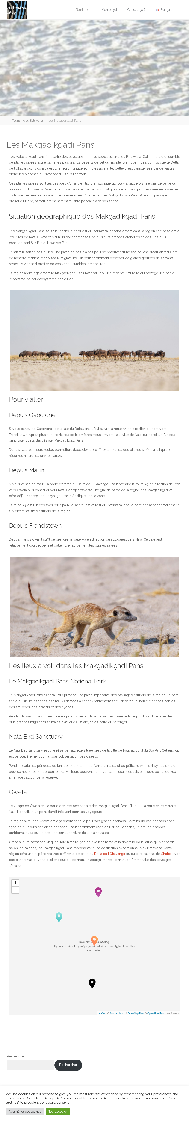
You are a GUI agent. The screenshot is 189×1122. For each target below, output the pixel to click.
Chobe (166, 854)
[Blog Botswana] (17, 10)
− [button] (15, 890)
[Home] (5, 120)
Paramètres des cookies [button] (25, 1111)
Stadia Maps (117, 1013)
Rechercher (16, 1056)
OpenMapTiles (136, 1013)
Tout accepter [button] (58, 1111)
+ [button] (15, 883)
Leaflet (101, 1013)
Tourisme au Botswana (27, 120)
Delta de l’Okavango (109, 854)
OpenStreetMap (156, 1013)
